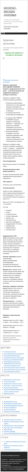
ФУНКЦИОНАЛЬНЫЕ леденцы (12, 336)
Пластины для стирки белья (13, 427)
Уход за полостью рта (11, 387)
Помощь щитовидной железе (13, 359)
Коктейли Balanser (10, 409)
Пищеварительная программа (14, 358)
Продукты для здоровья (12, 411)
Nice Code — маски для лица (13, 385)
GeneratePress (19, 469)
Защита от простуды (9, 337)
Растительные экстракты (12, 371)
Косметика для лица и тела (13, 383)
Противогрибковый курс (12, 355)
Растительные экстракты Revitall (14, 367)
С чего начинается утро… (12, 449)
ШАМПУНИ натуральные (12, 379)
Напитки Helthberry (10, 407)
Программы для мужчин (12, 361)
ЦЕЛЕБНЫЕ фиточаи (10, 401)
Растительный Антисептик (13, 419)
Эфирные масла (9, 393)
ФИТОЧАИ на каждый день (13, 403)
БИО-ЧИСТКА (8, 429)
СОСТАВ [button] (5, 207)
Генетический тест (10, 352)
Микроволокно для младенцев (14, 425)
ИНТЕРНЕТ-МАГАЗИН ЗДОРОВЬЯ (10, 11)
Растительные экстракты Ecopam (15, 369)
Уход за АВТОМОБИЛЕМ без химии (15, 433)
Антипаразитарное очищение (14, 354)
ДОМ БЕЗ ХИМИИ (9, 431)
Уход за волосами (9, 381)
